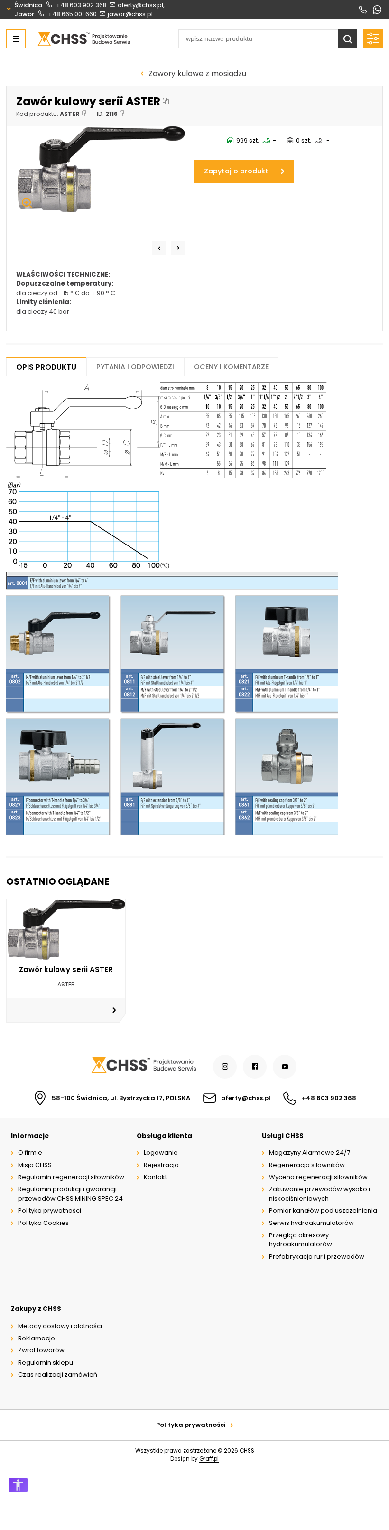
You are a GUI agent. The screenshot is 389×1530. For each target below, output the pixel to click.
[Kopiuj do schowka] (165, 101)
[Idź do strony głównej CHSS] (143, 1066)
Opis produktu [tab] (46, 367)
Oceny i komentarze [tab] (231, 367)
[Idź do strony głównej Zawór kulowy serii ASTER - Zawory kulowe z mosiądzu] (84, 39)
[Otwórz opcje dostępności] (18, 1485)
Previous (159, 248)
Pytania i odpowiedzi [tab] (135, 367)
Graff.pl (209, 1459)
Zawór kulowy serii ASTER (66, 970)
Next (178, 248)
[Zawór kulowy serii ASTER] (100, 169)
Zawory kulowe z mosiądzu (197, 73)
